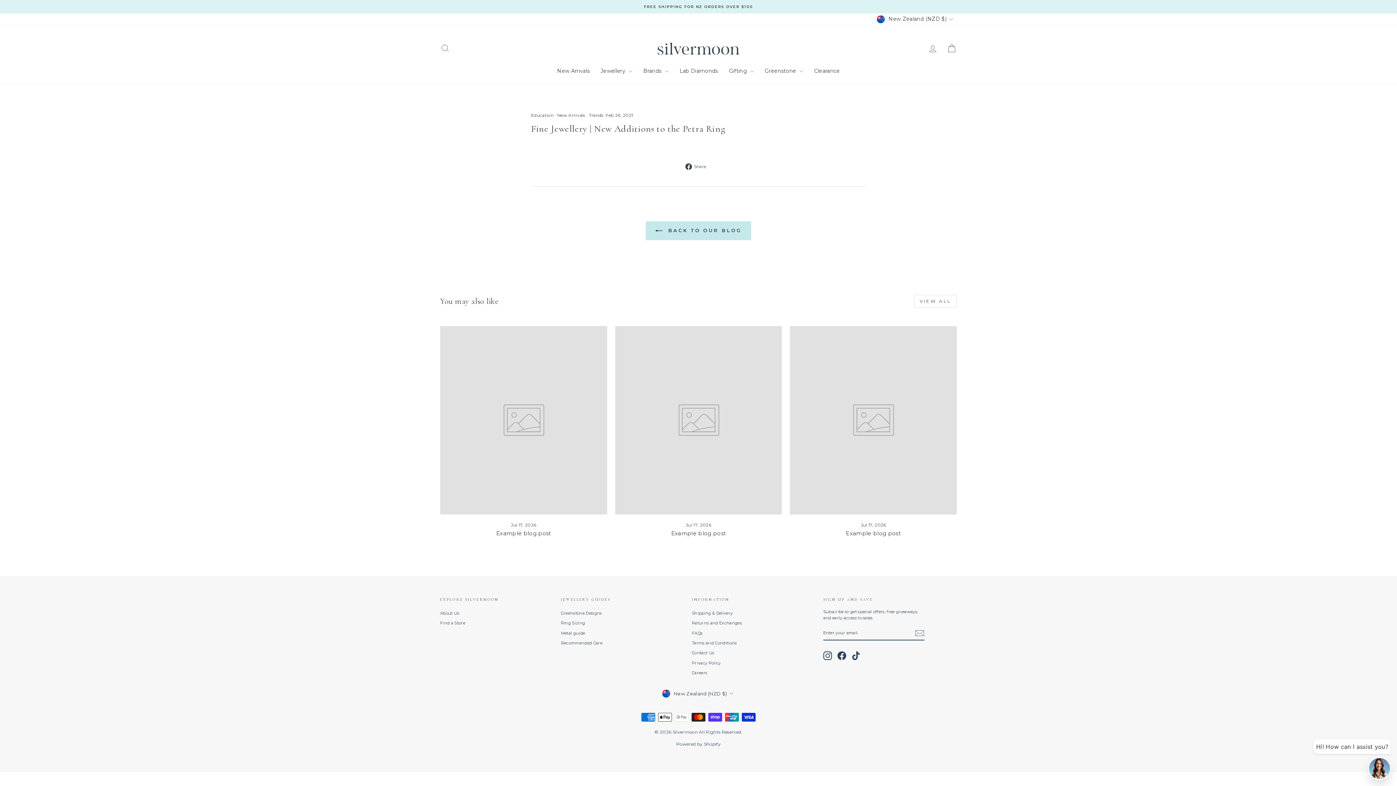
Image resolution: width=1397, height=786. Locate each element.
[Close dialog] (795, 343)
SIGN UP (644, 424)
